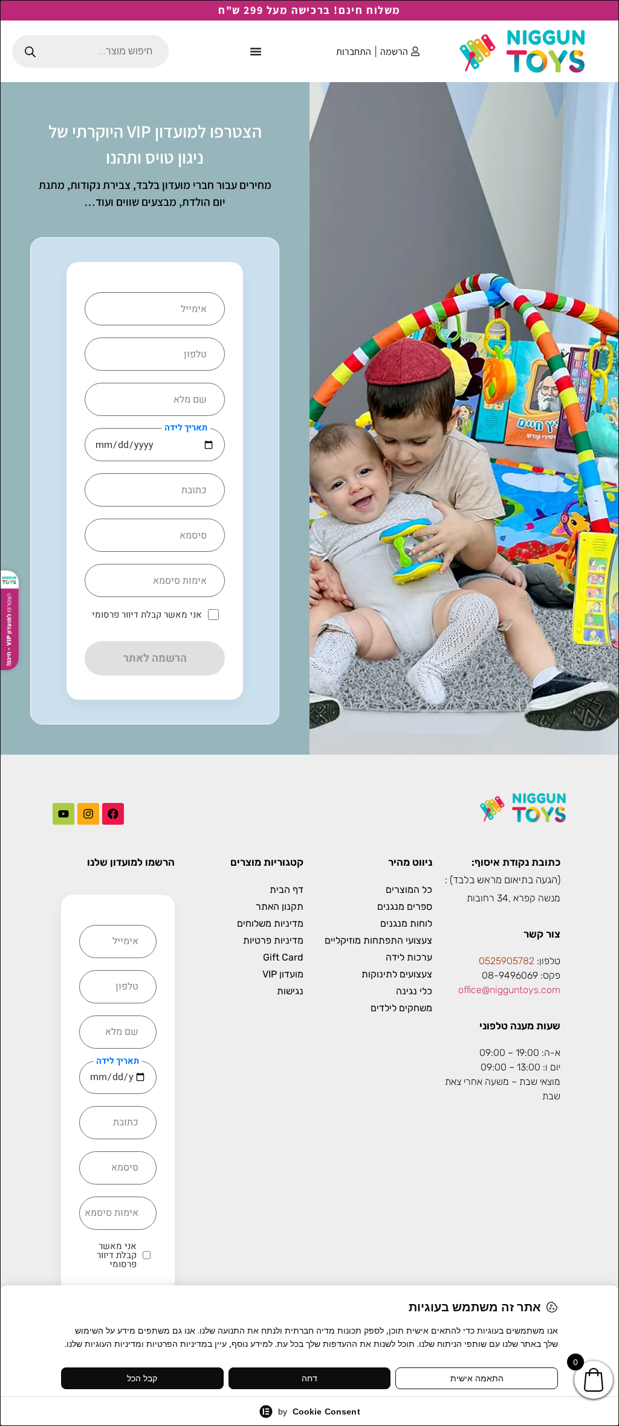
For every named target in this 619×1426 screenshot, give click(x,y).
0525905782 (506, 961)
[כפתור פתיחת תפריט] (256, 51)
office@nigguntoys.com (509, 990)
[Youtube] (63, 814)
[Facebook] (113, 814)
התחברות (353, 51)
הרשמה (394, 51)
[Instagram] (88, 814)
